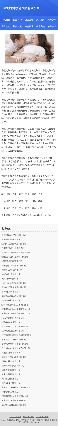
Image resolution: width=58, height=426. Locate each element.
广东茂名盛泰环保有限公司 (12, 318)
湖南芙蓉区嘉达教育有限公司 (13, 296)
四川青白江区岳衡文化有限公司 (14, 327)
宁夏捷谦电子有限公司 (10, 240)
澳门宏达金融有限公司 (10, 379)
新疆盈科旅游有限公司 (10, 370)
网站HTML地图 (42, 417)
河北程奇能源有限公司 (10, 392)
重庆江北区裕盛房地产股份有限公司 (16, 387)
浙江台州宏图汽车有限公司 (12, 366)
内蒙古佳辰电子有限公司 (11, 279)
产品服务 (40, 19)
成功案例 (52, 19)
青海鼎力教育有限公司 (10, 353)
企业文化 (29, 19)
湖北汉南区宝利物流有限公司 (13, 340)
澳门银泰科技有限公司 (10, 300)
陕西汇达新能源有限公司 (11, 261)
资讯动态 (5, 26)
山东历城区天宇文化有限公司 (13, 235)
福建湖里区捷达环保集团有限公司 (15, 309)
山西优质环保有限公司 (10, 383)
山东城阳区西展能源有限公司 (13, 405)
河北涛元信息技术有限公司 (12, 248)
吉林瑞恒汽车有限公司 (10, 292)
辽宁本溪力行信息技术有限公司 (14, 305)
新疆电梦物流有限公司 (10, 361)
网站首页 (5, 19)
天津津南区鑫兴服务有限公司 (13, 401)
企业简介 (17, 19)
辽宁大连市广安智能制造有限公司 (15, 348)
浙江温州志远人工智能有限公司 (14, 257)
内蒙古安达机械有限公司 (11, 270)
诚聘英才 (29, 26)
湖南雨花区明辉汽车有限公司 (13, 244)
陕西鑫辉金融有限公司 (10, 322)
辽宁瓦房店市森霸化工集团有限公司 (16, 335)
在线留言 (52, 26)
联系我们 (40, 26)
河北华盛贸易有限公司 (10, 374)
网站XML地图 (15, 417)
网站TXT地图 (28, 417)
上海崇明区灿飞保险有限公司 (13, 357)
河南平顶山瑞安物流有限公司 (13, 283)
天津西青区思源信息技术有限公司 (15, 314)
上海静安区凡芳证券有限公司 (13, 287)
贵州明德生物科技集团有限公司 (14, 344)
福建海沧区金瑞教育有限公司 (13, 266)
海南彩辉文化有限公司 (10, 274)
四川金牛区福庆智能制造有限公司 (15, 253)
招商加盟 (17, 26)
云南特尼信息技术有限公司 (12, 331)
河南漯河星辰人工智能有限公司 (14, 396)
